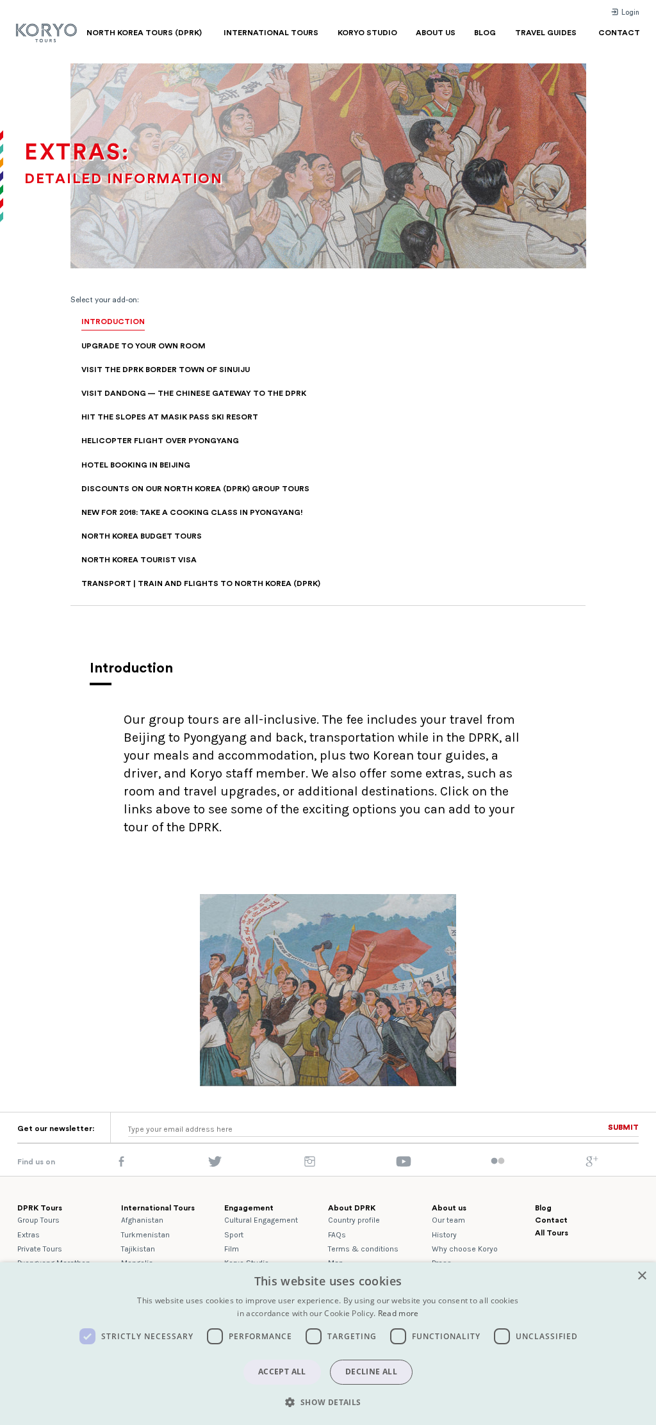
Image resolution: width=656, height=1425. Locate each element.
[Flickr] (498, 1162)
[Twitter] (215, 1164)
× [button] (641, 1276)
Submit (623, 1127)
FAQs (337, 1234)
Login (629, 12)
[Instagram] (309, 1164)
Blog (543, 1208)
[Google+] (592, 1164)
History (444, 1234)
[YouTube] (403, 1164)
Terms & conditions (363, 1248)
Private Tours (39, 1248)
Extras (28, 1234)
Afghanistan (142, 1220)
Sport (233, 1234)
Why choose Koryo (465, 1248)
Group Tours (38, 1220)
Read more (398, 1313)
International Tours (158, 1208)
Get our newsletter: (55, 1128)
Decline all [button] (371, 1371)
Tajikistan (138, 1248)
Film (231, 1248)
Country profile (354, 1220)
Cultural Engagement (261, 1220)
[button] (328, 1402)
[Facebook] (121, 1164)
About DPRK (351, 1208)
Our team (448, 1220)
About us (449, 1208)
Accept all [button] (282, 1371)
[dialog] (328, 1343)
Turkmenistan (145, 1234)
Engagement (249, 1208)
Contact (551, 1220)
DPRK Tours (39, 1208)
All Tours (551, 1233)
